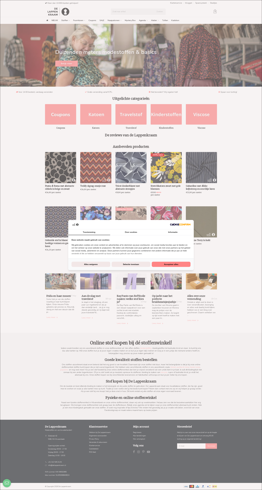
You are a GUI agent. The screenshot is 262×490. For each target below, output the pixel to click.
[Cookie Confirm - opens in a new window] (180, 225)
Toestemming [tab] (89, 232)
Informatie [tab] (173, 232)
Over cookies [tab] (131, 232)
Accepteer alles (171, 264)
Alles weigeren (91, 264)
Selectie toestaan (131, 264)
